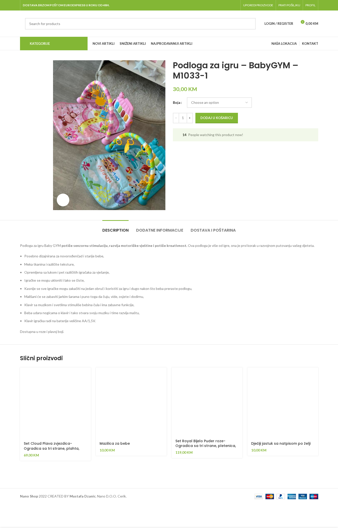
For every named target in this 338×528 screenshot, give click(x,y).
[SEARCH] (250, 24)
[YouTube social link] (228, 5)
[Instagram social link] (222, 5)
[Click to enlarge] (63, 200)
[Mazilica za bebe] (131, 402)
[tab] (115, 227)
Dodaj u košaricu (216, 118)
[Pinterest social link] (234, 5)
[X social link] (215, 5)
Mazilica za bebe (115, 443)
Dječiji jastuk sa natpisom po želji (280, 443)
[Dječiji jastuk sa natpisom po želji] (282, 402)
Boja (176, 102)
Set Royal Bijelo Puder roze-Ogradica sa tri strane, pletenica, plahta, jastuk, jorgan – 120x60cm (205, 445)
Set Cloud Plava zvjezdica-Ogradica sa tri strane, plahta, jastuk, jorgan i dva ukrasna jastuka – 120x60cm (51, 451)
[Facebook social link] (209, 5)
